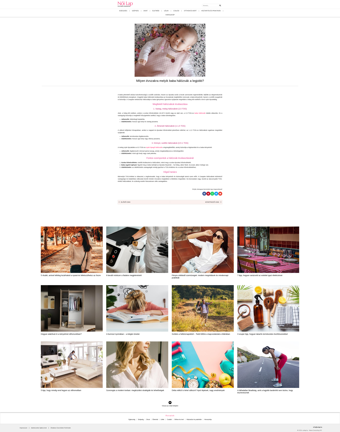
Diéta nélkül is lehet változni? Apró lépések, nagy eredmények (198, 390)
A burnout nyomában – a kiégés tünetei (123, 334)
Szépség (135, 11)
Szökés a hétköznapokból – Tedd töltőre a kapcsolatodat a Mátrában (201, 334)
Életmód (155, 11)
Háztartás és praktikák (211, 11)
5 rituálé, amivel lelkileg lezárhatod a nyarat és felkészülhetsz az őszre (71, 275)
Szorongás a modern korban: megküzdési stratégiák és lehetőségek (135, 390)
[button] (204, 194)
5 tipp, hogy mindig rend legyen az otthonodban (61, 390)
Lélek (166, 11)
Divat (146, 11)
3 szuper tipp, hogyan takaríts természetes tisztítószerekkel (262, 334)
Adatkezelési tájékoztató (39, 428)
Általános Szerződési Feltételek (61, 428)
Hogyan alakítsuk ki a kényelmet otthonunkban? (61, 334)
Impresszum (23, 428)
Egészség (123, 11)
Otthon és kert (190, 11)
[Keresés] (220, 5)
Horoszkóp (170, 15)
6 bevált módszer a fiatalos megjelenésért (124, 275)
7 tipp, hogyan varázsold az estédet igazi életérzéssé (259, 275)
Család (176, 11)
